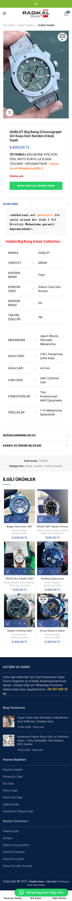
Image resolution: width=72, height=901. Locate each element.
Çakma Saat (11, 804)
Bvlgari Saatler (19, 533)
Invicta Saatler (52, 637)
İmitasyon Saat (13, 776)
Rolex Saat (10, 790)
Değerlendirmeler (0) (19, 435)
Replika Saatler (13, 769)
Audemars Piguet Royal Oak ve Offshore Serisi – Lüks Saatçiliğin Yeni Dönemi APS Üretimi (43, 740)
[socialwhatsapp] (36, 3)
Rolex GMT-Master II (52, 533)
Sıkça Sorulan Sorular (17, 866)
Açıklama (10, 203)
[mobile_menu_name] (4, 13)
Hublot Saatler (46, 25)
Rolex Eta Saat (12, 797)
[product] (19, 506)
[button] (41, 892)
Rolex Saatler (60, 530)
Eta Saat (8, 783)
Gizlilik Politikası (14, 852)
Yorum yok (38, 726)
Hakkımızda (10, 831)
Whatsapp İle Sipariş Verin (36, 185)
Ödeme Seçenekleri (16, 845)
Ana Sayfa (9, 25)
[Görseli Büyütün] (9, 112)
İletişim (8, 838)
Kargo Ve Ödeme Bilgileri (22, 445)
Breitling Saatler (52, 585)
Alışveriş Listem (13, 859)
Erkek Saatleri (26, 25)
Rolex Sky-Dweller (19, 585)
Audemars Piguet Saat (18, 811)
